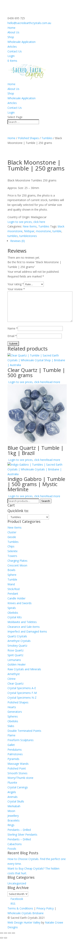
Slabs (10, 726)
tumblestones (28, 236)
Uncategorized (16, 883)
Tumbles (46, 138)
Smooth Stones (17, 773)
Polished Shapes (28, 138)
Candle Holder (16, 598)
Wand (11, 584)
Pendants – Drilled (19, 830)
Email (12, 336)
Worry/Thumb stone (20, 778)
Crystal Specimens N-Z (22, 697)
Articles (12, 46)
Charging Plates (17, 560)
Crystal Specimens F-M (22, 693)
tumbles (12, 236)
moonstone (43, 231)
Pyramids (13, 759)
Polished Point (16, 768)
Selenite (12, 551)
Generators (14, 712)
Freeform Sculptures (20, 740)
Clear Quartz (15, 683)
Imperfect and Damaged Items (27, 631)
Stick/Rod (13, 589)
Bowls (11, 570)
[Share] (9, 933)
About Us (13, 32)
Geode (11, 537)
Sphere (11, 575)
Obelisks (12, 612)
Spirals (11, 608)
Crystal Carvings (17, 787)
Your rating (15, 284)
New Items (30, 226)
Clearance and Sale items (23, 627)
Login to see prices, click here (26, 222)
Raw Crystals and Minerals (24, 669)
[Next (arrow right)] (5, 937)
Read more (53, 382)
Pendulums (14, 749)
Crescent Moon (17, 565)
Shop (10, 37)
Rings (10, 825)
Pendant (12, 593)
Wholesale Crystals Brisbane (25, 913)
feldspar (29, 231)
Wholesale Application (21, 42)
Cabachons (14, 844)
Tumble (12, 579)
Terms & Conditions (20, 908)
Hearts (11, 707)
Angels (11, 792)
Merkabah (13, 806)
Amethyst (13, 674)
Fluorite (12, 782)
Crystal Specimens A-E (21, 688)
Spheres (12, 716)
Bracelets (13, 820)
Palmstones (15, 754)
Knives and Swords (19, 603)
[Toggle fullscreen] (5, 933)
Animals (12, 797)
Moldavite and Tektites (22, 622)
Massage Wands (18, 764)
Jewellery (13, 816)
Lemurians (14, 660)
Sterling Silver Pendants (22, 834)
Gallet (11, 745)
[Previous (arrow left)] (1, 937)
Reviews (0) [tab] (17, 241)
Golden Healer (16, 664)
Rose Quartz (15, 650)
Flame (11, 735)
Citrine (11, 679)
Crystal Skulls (15, 801)
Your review (16, 289)
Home (11, 28)
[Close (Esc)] (13, 933)
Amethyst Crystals (19, 641)
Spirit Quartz (15, 655)
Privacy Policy (45, 908)
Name (12, 328)
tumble (56, 231)
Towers (12, 556)
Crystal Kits (14, 617)
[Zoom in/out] (1, 933)
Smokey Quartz (17, 645)
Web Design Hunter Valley (24, 922)
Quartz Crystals (17, 636)
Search (45, 501)
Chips (10, 546)
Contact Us (14, 51)
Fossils (11, 848)
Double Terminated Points (24, 731)
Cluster (11, 532)
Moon (11, 811)
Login (11, 56)
